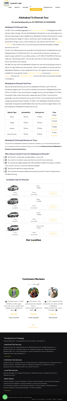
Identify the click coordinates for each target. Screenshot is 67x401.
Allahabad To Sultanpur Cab (23, 349)
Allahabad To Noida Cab (8, 364)
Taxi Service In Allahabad (20, 381)
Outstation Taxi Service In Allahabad (35, 381)
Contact (57, 7)
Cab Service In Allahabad (25, 383)
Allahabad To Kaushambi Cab (24, 373)
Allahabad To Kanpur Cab (22, 347)
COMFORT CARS (15, 3)
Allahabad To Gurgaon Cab (21, 364)
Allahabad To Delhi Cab (8, 362)
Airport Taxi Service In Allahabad (52, 381)
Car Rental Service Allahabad (21, 387)
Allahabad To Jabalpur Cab (21, 366)
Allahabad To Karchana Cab (50, 373)
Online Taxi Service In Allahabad (40, 383)
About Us (17, 7)
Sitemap (60, 399)
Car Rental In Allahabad (8, 381)
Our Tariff (25, 7)
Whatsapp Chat (48, 7)
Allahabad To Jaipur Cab (48, 364)
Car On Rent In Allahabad (35, 387)
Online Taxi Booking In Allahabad (26, 385)
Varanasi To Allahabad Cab (35, 351)
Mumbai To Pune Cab (33, 366)
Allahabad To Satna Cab (44, 362)
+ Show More (7, 356)
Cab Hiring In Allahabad (8, 387)
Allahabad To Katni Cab (56, 362)
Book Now (54, 118)
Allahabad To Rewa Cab (20, 362)
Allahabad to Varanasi (35, 73)
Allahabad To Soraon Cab (9, 375)
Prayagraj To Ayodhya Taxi (9, 341)
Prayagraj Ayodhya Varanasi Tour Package (25, 341)
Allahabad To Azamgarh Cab (36, 349)
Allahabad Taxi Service (8, 353)
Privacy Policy (41, 399)
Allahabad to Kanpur (26, 76)
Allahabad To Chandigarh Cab (35, 364)
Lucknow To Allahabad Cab (22, 351)
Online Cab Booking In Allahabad (10, 385)
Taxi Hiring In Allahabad (40, 385)
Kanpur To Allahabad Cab (47, 351)
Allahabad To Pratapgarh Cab (10, 373)
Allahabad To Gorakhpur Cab (48, 347)
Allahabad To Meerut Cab (9, 351)
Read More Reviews (33, 327)
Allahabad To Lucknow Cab (9, 347)
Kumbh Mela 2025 (36, 9)
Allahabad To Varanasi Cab (35, 347)
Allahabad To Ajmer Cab (8, 366)
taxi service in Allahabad (39, 30)
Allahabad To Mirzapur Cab (9, 349)
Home (10, 7)
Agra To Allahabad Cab (19, 353)
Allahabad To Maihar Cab (32, 362)
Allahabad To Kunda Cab (37, 373)
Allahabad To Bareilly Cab (50, 349)
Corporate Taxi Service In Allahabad (11, 383)
